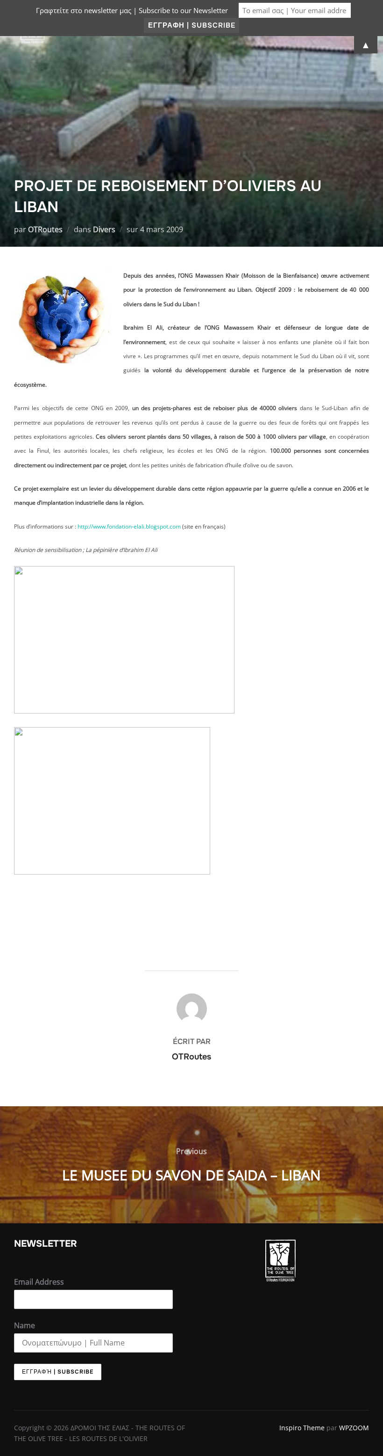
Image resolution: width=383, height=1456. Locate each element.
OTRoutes (45, 229)
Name (24, 1325)
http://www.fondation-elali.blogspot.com (129, 526)
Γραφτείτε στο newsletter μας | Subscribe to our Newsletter (132, 10)
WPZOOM (354, 1427)
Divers (104, 229)
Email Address (39, 1282)
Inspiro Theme (302, 1427)
